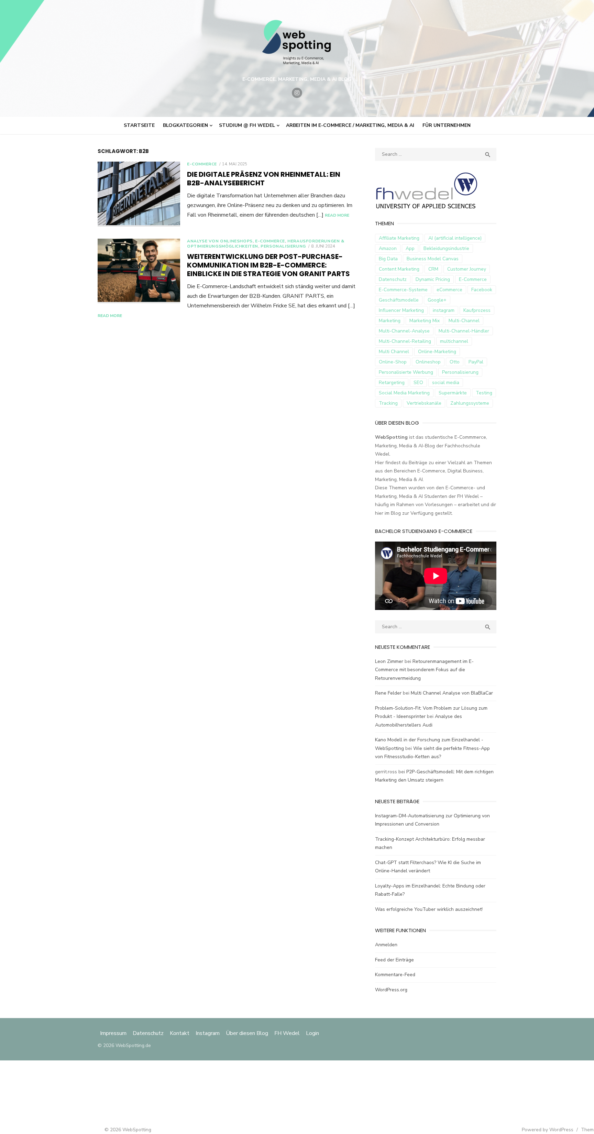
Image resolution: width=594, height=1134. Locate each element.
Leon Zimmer (389, 661)
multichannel (454, 341)
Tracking (388, 403)
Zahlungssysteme (469, 403)
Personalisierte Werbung (406, 372)
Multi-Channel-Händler (464, 331)
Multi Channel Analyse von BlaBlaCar (452, 693)
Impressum (114, 1033)
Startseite (139, 125)
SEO (418, 382)
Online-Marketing (437, 351)
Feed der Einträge (394, 960)
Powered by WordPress (547, 1129)
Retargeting (392, 382)
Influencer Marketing (401, 310)
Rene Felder (388, 693)
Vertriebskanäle (424, 403)
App (410, 248)
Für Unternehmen (446, 125)
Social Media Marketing (404, 393)
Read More (337, 215)
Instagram (208, 1033)
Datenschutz (393, 279)
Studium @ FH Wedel (247, 125)
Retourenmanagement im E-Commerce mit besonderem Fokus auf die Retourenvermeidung (424, 670)
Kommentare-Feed (395, 974)
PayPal (476, 362)
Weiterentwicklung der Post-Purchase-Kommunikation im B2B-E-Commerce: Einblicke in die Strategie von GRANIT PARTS (269, 265)
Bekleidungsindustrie (446, 248)
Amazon (388, 248)
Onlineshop (428, 362)
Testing (484, 393)
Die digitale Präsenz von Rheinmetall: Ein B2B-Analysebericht (263, 179)
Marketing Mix (424, 320)
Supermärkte (453, 393)
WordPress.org (391, 989)
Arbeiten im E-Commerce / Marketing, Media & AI (350, 125)
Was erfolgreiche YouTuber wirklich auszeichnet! (429, 909)
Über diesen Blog (247, 1033)
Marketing (389, 320)
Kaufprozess (477, 310)
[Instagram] (297, 93)
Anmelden (386, 944)
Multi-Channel (464, 320)
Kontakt (179, 1033)
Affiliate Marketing (399, 238)
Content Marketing (399, 269)
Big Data (388, 258)
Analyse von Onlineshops (220, 241)
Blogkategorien (185, 125)
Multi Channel (394, 351)
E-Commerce (202, 164)
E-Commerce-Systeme (403, 289)
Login (312, 1033)
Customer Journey (466, 269)
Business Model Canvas (433, 258)
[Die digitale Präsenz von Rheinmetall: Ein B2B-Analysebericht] (139, 194)
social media (445, 382)
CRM (433, 269)
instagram (443, 310)
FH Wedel (287, 1033)
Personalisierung (283, 246)
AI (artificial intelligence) (455, 238)
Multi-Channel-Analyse (404, 331)
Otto (455, 362)
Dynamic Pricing (433, 279)
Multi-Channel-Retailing (405, 341)
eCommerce (449, 289)
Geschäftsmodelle (399, 300)
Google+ (437, 300)
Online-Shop (393, 362)
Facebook (481, 289)
